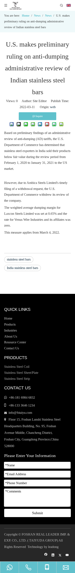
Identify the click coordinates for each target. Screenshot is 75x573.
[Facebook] (46, 555)
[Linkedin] (53, 555)
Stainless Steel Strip (17, 378)
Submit (37, 513)
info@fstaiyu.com (20, 412)
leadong (53, 547)
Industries (10, 330)
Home (8, 318)
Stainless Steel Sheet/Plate (21, 372)
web (53, 107)
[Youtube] (67, 555)
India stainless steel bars (22, 268)
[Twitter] (60, 555)
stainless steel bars (19, 259)
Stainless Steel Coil (16, 366)
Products (10, 324)
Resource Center (15, 342)
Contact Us (11, 348)
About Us (10, 336)
